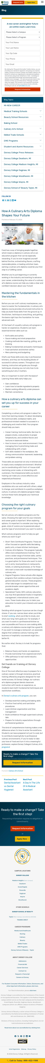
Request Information (22, 762)
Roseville (22, 890)
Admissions (22, 961)
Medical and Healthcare (22, 930)
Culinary (22, 937)
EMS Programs (11, 141)
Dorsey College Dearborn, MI (17, 158)
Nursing (22, 934)
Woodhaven (22, 900)
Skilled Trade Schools (14, 135)
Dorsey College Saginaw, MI (17, 170)
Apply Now (31, 2)
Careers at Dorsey (22, 977)
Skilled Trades (22, 943)
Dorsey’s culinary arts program (16, 696)
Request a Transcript (22, 974)
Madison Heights (22, 880)
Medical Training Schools (15, 111)
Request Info (18, 2)
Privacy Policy (32, 1049)
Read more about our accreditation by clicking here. (22, 1028)
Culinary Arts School (16, 771)
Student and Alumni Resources (18, 146)
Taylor (22, 917)
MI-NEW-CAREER (12, 105)
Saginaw (23, 893)
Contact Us (22, 971)
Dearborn (22, 883)
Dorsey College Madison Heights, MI (21, 164)
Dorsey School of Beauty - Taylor (22, 950)
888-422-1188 (24, 1060)
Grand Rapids (22, 887)
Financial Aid (22, 964)
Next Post (31, 784)
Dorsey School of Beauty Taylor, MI (20, 188)
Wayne (22, 896)
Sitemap (23, 1049)
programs (6, 747)
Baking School (10, 123)
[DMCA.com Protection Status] (22, 1043)
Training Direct (22, 920)
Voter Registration (14, 1049)
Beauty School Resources (16, 117)
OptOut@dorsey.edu (24, 85)
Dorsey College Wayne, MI (16, 182)
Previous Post (12, 784)
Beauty (22, 940)
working (11, 616)
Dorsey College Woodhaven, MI (18, 176)
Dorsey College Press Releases (18, 152)
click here (33, 990)
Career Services (22, 967)
